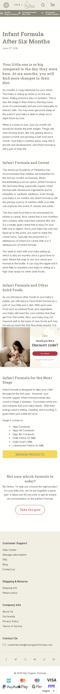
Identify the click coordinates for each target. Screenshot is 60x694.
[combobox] (49, 690)
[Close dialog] (58, 329)
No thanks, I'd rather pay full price (45, 359)
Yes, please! (45, 353)
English (46, 690)
